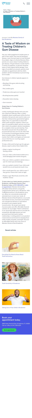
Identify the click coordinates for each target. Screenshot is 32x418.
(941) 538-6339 (18, 185)
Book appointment (9, 330)
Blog (9, 9)
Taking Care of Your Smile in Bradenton (13, 307)
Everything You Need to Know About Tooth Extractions (12, 255)
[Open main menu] (28, 3)
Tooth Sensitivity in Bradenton (11, 283)
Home (4, 9)
